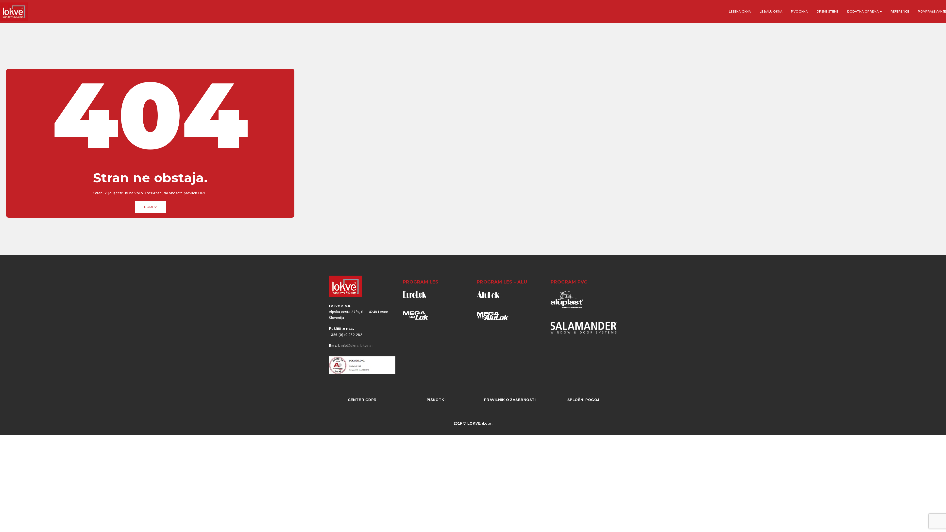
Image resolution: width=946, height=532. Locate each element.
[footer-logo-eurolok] (414, 294)
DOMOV (150, 207)
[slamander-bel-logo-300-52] (584, 327)
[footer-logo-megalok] (415, 315)
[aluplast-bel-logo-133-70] (567, 299)
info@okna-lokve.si (356, 346)
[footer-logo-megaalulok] (492, 316)
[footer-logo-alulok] (488, 294)
